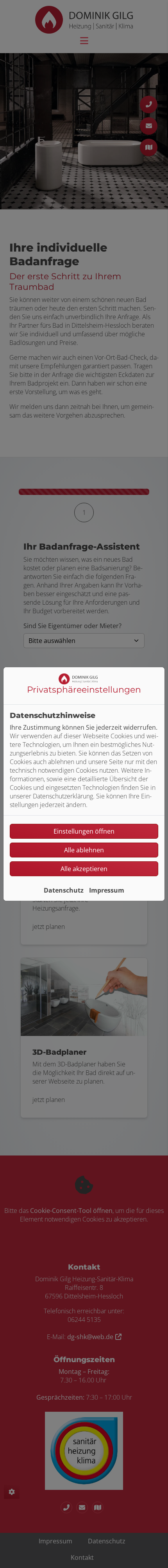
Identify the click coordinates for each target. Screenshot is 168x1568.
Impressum (106, 890)
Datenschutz (64, 890)
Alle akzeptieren (84, 868)
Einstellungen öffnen (84, 831)
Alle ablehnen (84, 850)
